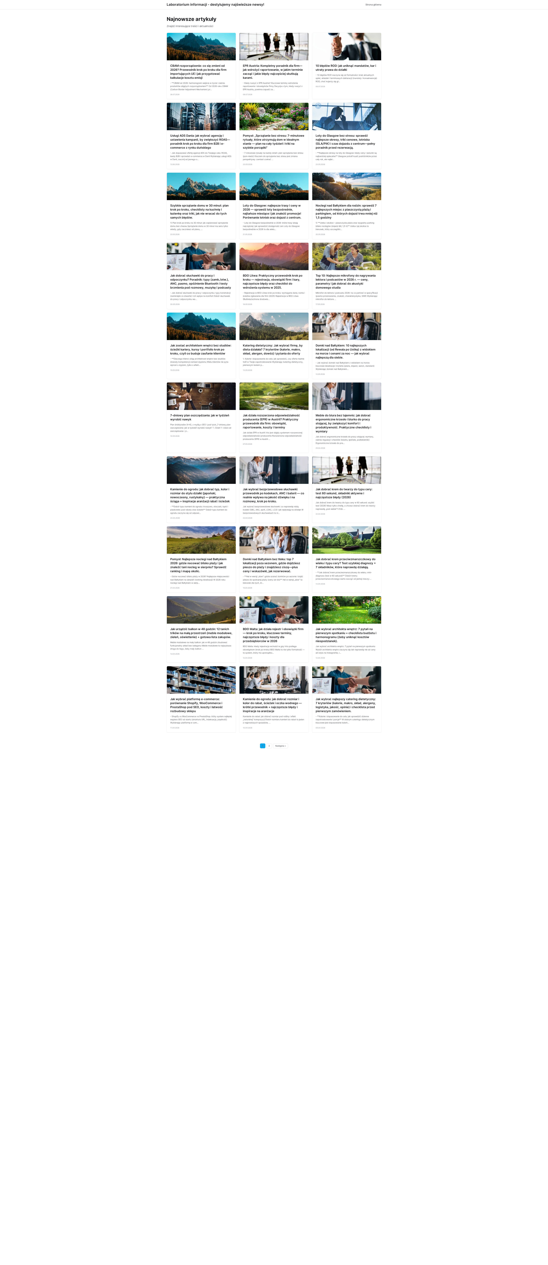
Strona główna (373, 4)
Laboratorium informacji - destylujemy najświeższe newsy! (215, 4)
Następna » (280, 746)
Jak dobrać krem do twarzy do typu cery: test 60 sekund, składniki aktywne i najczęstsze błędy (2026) (344, 493)
